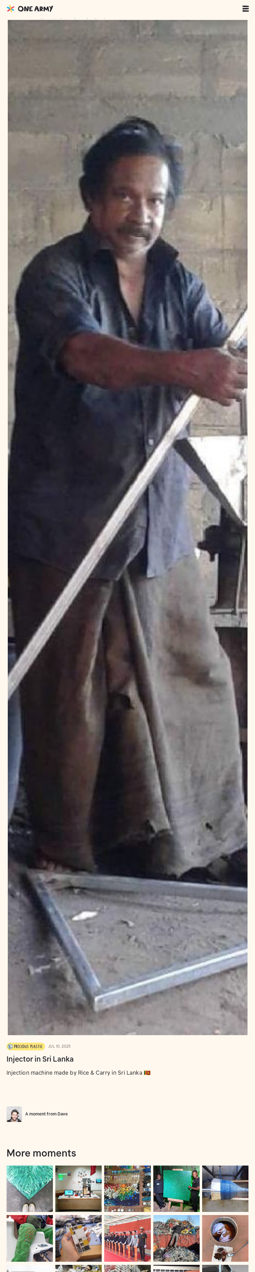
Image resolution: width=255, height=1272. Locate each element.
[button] (246, 8)
